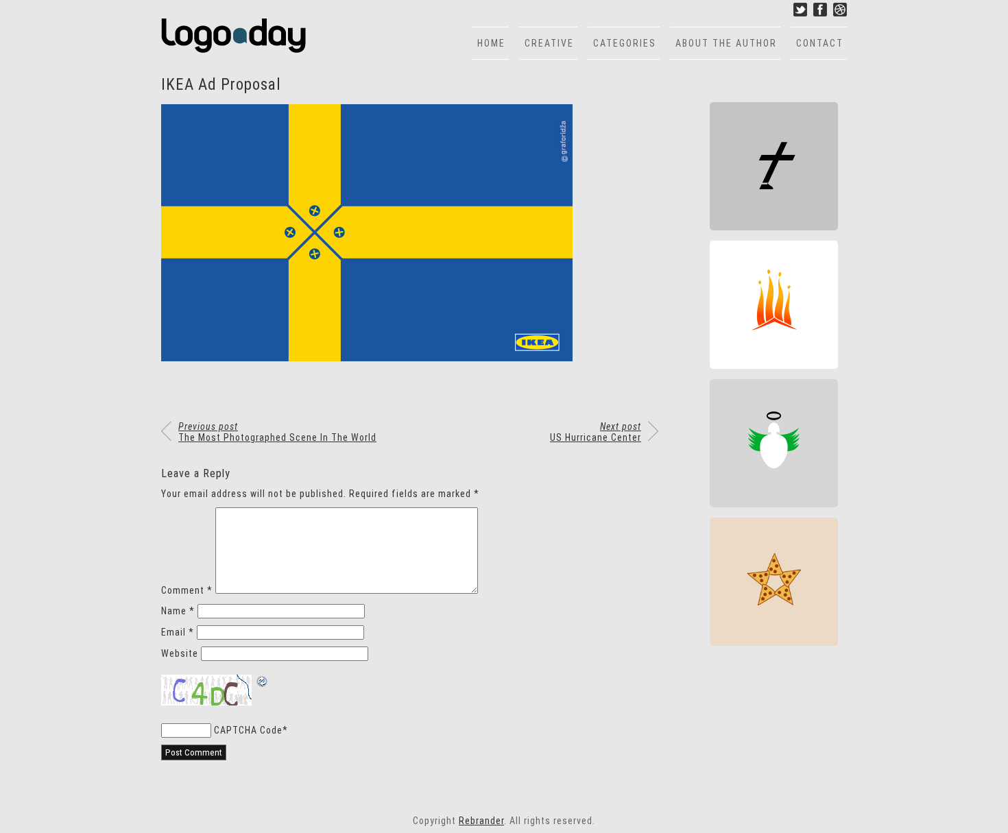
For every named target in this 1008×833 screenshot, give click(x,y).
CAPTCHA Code (248, 730)
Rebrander (481, 820)
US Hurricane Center (595, 432)
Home (491, 43)
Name (178, 610)
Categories (624, 43)
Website (179, 653)
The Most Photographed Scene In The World (277, 432)
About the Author (726, 43)
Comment (187, 590)
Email (177, 632)
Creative (549, 43)
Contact (819, 43)
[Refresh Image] (262, 682)
